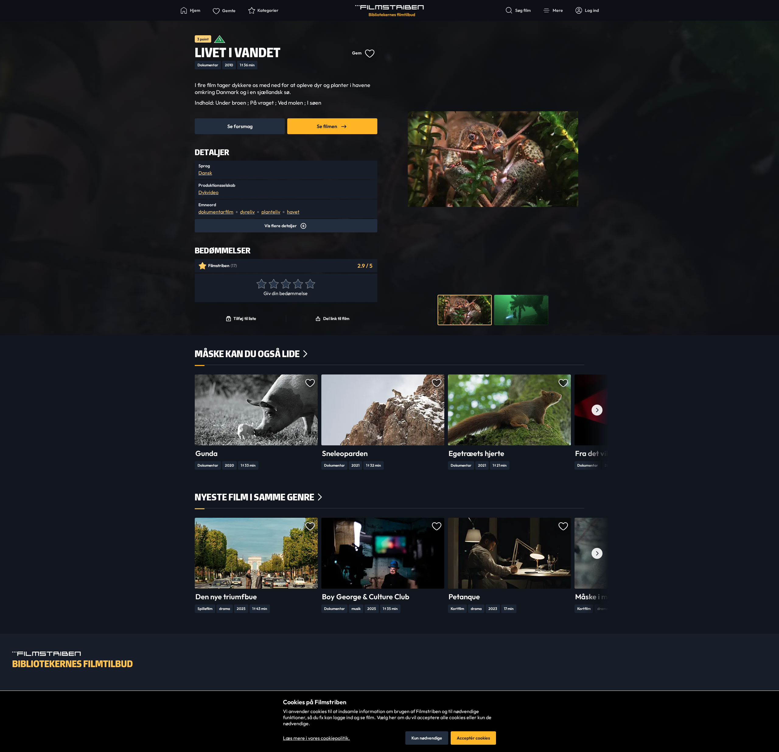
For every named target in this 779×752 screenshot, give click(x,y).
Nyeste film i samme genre (254, 497)
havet (293, 212)
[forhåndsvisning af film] (465, 310)
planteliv (270, 212)
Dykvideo (208, 192)
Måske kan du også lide (247, 353)
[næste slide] (597, 410)
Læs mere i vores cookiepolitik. (316, 738)
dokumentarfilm (215, 212)
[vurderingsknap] (261, 284)
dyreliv (247, 212)
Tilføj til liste (244, 318)
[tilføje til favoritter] (369, 53)
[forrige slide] (181, 410)
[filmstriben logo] (389, 10)
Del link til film (336, 318)
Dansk (205, 173)
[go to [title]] (256, 409)
